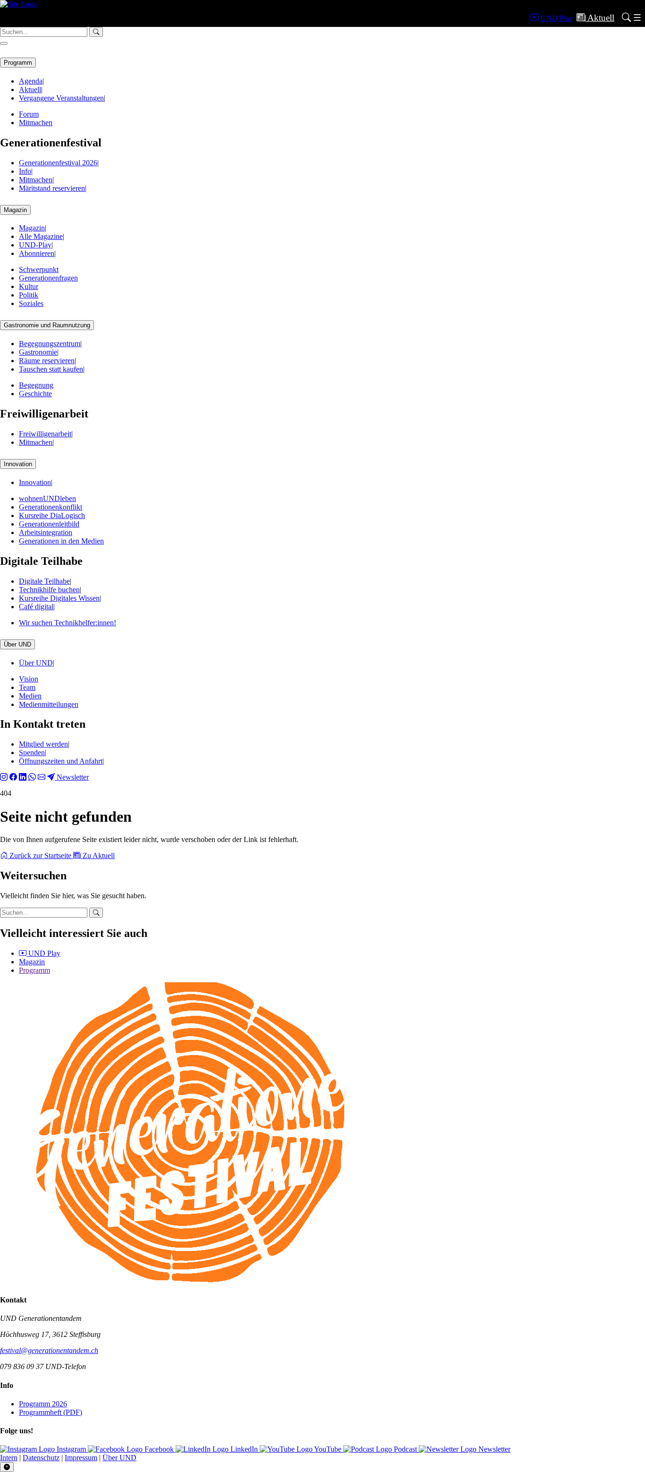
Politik (28, 295)
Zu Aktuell (98, 855)
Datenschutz (41, 1458)
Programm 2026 (43, 1404)
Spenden (32, 753)
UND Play (43, 953)
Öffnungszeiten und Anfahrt (60, 761)
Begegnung (36, 385)
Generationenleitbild (49, 524)
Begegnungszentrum (49, 344)
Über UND (17, 644)
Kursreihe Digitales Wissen (59, 598)
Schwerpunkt (39, 269)
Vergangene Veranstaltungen (61, 98)
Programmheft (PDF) (50, 1412)
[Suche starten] (96, 913)
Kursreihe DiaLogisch (52, 515)
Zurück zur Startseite (40, 855)
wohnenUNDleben (47, 498)
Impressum (81, 1458)
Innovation (18, 464)
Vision (28, 679)
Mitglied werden (43, 744)
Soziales (31, 303)
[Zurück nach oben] (7, 1467)
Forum (29, 114)
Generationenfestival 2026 (58, 163)
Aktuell (30, 89)
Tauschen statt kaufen (51, 369)
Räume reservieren (47, 361)
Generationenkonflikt (50, 507)
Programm (18, 62)
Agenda (30, 81)
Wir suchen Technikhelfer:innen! (67, 623)
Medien (30, 696)
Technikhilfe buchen (49, 590)
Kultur (28, 286)
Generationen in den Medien (61, 541)
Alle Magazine (41, 236)
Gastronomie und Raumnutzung (47, 325)
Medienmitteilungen (48, 704)
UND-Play (35, 245)
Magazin (15, 209)
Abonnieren (36, 253)
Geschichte (35, 394)
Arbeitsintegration (45, 532)
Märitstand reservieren (52, 188)
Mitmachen (35, 123)
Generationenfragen (48, 278)
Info (25, 171)
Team (27, 687)
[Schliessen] (4, 43)
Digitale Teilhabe (44, 581)
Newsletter (72, 777)
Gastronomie (38, 352)
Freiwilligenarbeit (45, 434)
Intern (8, 1458)
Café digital (36, 607)
